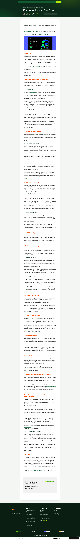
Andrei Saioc (28, 13)
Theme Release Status (29, 525)
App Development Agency (30, 517)
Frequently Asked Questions (30, 518)
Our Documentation (43, 511)
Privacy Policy (56, 513)
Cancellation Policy (57, 514)
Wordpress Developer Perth (44, 514)
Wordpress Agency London (44, 515)
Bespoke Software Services (30, 521)
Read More (59, 538)
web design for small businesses (38, 66)
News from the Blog (29, 514)
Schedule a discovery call (50, 481)
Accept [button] (56, 538)
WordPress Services (29, 522)
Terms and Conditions (57, 511)
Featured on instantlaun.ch (16, 513)
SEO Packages (42, 510)
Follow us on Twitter (43, 517)
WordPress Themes (29, 511)
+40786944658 (44, 520)
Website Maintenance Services (45, 518)
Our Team (55, 510)
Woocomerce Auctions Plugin (31, 510)
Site (21, 2)
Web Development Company (30, 515)
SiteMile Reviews (29, 524)
